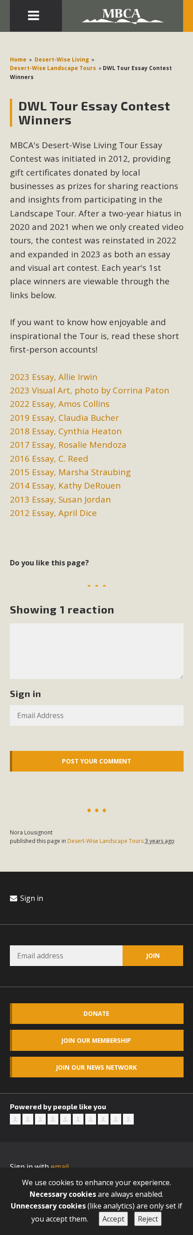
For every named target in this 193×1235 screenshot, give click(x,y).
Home (18, 59)
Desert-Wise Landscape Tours (53, 68)
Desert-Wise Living (62, 59)
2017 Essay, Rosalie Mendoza (68, 444)
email (60, 1167)
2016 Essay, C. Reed (49, 458)
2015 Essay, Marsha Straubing (70, 471)
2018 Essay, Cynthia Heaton (66, 431)
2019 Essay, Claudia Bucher (64, 417)
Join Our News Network (96, 1067)
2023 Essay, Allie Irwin (53, 376)
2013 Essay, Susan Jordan (60, 499)
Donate (96, 1013)
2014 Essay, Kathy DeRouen (65, 485)
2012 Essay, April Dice (53, 512)
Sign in (30, 898)
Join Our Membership (96, 1040)
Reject (148, 1219)
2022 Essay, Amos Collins (60, 403)
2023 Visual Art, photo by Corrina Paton (89, 390)
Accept (113, 1219)
